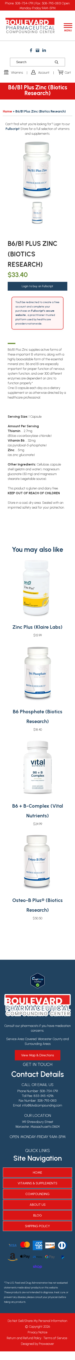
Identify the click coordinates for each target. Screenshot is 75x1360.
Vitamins (17, 72)
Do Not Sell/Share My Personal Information (37, 1321)
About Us (38, 1205)
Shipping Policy (37, 1226)
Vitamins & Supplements (37, 1183)
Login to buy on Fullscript (37, 286)
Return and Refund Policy (24, 1338)
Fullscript (13, 129)
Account (43, 72)
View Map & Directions (37, 1055)
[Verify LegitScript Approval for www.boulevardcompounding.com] (38, 975)
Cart (68, 72)
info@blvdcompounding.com (42, 1105)
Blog (37, 1215)
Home (7, 111)
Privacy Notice (37, 1332)
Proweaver (46, 1344)
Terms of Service (55, 1338)
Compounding (37, 1194)
